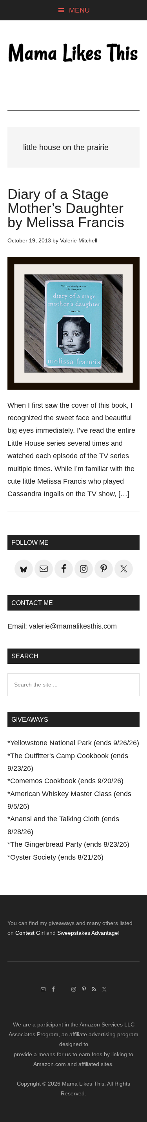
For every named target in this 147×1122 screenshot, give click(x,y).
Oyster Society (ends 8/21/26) (56, 857)
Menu (79, 10)
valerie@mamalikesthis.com (73, 626)
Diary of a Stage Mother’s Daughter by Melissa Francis (65, 208)
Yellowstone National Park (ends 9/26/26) (74, 743)
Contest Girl (30, 933)
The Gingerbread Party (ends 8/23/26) (69, 844)
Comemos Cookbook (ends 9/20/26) (66, 781)
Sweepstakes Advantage (87, 933)
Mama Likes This (73, 53)
